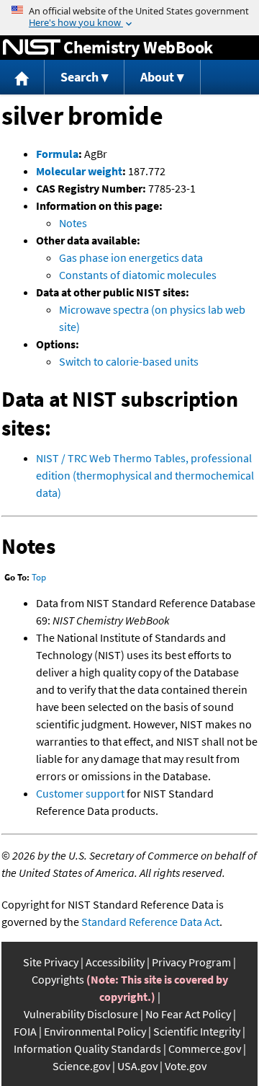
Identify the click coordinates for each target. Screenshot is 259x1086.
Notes (73, 223)
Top (39, 577)
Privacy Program (191, 962)
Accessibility (115, 962)
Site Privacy (50, 962)
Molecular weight (79, 171)
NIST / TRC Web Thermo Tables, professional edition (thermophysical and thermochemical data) (145, 475)
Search (79, 77)
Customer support (80, 793)
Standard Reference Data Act (150, 921)
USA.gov (137, 1066)
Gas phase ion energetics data (131, 257)
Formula (57, 153)
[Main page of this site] (22, 77)
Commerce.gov (204, 1048)
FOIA (25, 1031)
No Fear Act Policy (188, 1014)
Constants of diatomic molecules (138, 275)
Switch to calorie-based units (129, 361)
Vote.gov (185, 1066)
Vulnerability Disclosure (81, 1014)
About (157, 77)
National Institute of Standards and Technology (31, 47)
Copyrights (58, 979)
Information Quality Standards (87, 1048)
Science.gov (81, 1066)
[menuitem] (22, 77)
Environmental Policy (95, 1031)
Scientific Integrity (196, 1031)
